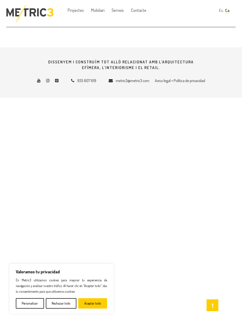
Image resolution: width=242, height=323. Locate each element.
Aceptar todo (92, 303)
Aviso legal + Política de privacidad (180, 80)
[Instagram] (48, 80)
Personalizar (30, 303)
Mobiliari (97, 10)
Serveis (118, 10)
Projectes (76, 10)
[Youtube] (39, 80)
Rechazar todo (61, 303)
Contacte (138, 10)
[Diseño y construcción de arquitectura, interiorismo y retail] (30, 6)
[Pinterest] (57, 80)
